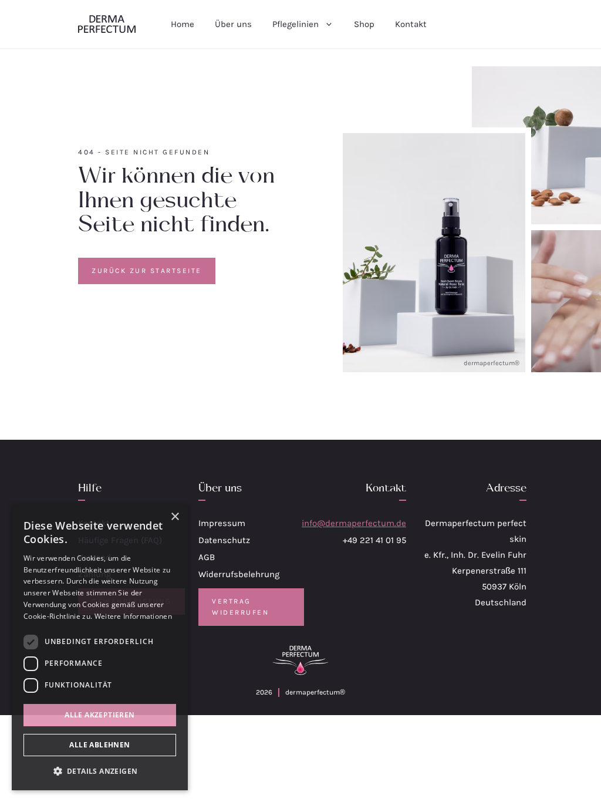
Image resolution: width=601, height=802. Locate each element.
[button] (99, 771)
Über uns (233, 24)
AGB (206, 557)
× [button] (174, 517)
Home (182, 24)
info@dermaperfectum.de (354, 523)
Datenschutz (224, 540)
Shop (364, 24)
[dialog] (100, 647)
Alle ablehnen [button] (99, 745)
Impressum (221, 523)
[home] (107, 24)
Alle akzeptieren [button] (99, 715)
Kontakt (411, 24)
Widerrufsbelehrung (238, 574)
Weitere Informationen (133, 616)
